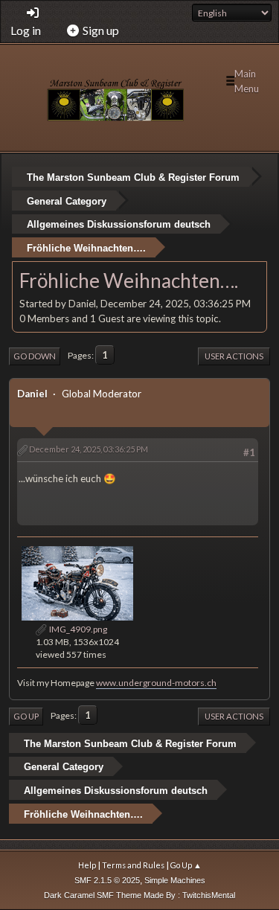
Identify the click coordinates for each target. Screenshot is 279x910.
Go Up (26, 716)
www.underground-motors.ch (156, 682)
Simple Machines (174, 880)
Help (87, 865)
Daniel (32, 394)
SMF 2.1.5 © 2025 (107, 880)
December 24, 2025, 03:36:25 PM (88, 449)
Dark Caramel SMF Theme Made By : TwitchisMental (139, 895)
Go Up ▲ (186, 865)
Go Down (34, 356)
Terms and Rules (133, 865)
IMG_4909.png (77, 629)
